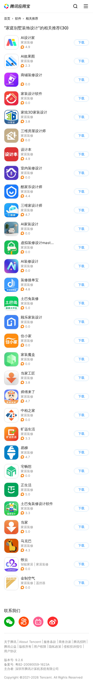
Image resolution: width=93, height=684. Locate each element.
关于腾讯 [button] (10, 642)
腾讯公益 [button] (10, 646)
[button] (17, 6)
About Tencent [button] (30, 642)
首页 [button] (7, 18)
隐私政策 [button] (55, 646)
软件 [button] (18, 18)
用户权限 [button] (40, 646)
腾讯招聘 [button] (79, 642)
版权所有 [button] (25, 646)
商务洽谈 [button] (65, 642)
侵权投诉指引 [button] (73, 646)
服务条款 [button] (50, 642)
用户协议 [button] (10, 651)
